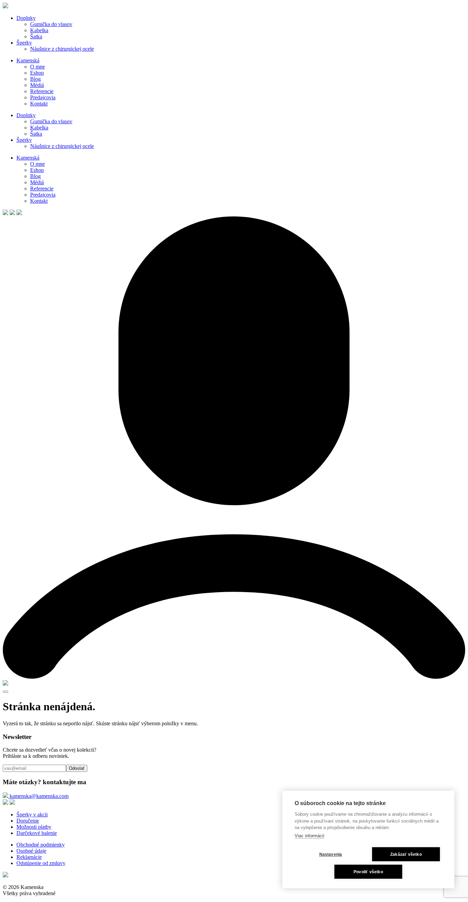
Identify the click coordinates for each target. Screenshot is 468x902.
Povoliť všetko (368, 871)
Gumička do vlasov (51, 24)
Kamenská (27, 60)
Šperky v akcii (32, 814)
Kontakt (39, 104)
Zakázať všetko (406, 854)
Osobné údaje (31, 851)
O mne (37, 67)
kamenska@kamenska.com (38, 796)
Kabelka (39, 30)
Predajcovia (43, 97)
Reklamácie (29, 857)
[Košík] (5, 684)
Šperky (24, 43)
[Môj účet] (234, 677)
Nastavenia (330, 854)
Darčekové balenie (36, 833)
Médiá (37, 85)
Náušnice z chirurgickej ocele (62, 49)
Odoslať (77, 768)
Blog (35, 79)
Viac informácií (309, 835)
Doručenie (27, 821)
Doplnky (26, 18)
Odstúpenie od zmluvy (40, 863)
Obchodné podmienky (40, 845)
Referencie (41, 91)
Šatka (36, 36)
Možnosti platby (33, 827)
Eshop (37, 73)
